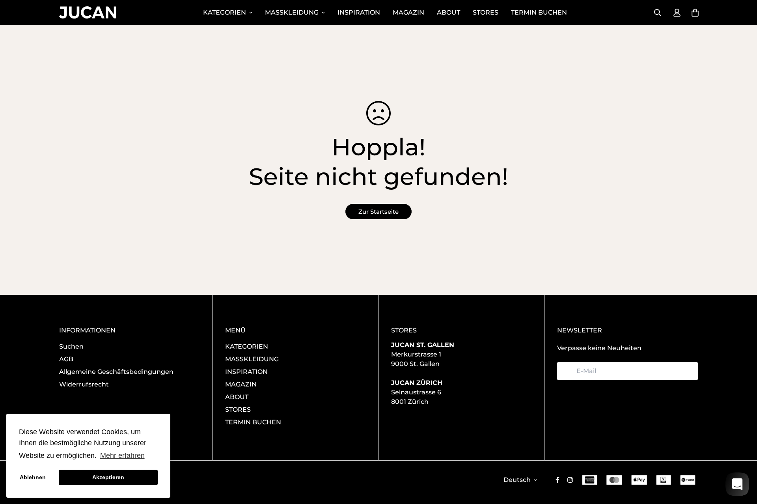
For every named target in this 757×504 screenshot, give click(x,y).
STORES (485, 12)
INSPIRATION (358, 12)
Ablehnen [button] (33, 477)
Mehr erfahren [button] (122, 455)
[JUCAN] (87, 12)
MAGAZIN (408, 12)
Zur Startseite (378, 211)
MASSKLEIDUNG (292, 12)
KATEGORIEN (224, 12)
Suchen (71, 346)
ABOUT (448, 12)
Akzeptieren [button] (108, 477)
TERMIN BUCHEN (539, 12)
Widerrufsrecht (84, 384)
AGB (66, 359)
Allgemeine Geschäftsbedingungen (116, 371)
